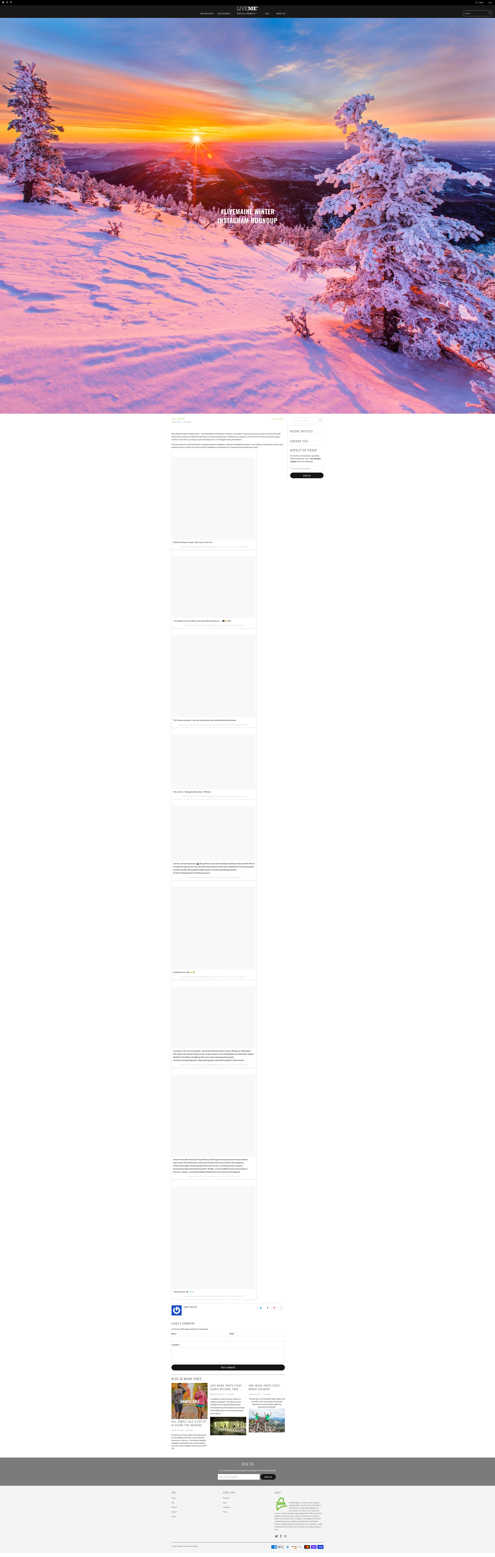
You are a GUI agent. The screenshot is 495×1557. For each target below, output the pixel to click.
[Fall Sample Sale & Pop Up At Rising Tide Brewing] (189, 1401)
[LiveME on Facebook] (7, 2)
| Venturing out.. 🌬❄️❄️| (183, 1292)
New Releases (207, 13)
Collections (224, 13)
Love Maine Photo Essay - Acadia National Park (227, 1387)
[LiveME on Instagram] (11, 2)
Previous (275, 419)
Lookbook (226, 1507)
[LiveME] (247, 8)
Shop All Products (246, 13)
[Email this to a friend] (281, 1308)
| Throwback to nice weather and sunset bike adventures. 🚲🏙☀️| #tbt (202, 621)
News (225, 1512)
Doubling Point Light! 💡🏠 (184, 972)
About (173, 1498)
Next (281, 419)
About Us (280, 13)
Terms (173, 1516)
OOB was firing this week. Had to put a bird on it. (193, 542)
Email (232, 1334)
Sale (267, 13)
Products (226, 1498)
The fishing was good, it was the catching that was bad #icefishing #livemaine (204, 720)
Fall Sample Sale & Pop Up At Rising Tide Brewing (188, 1423)
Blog (224, 1503)
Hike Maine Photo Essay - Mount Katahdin (265, 1387)
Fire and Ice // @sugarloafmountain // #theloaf (192, 792)
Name (174, 1334)
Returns (174, 1507)
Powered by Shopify (190, 1546)
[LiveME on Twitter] (3, 2)
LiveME (179, 1546)
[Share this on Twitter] (261, 1308)
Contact (174, 1512)
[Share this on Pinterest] (274, 1308)
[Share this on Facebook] (267, 1308)
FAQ (172, 1503)
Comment (175, 1345)
